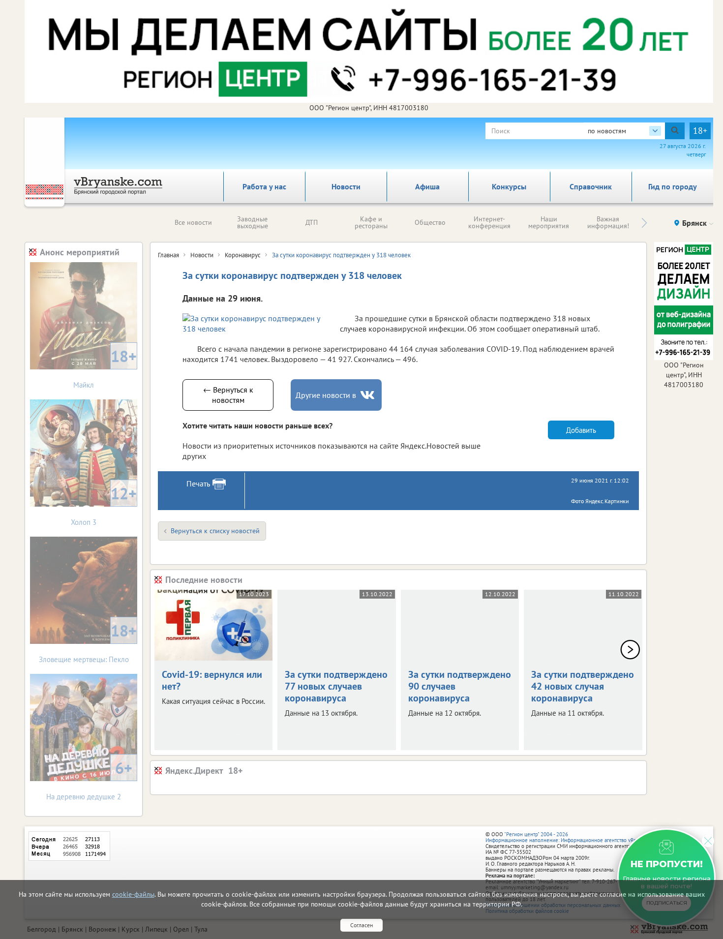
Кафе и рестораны (371, 222)
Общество (430, 222)
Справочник (591, 186)
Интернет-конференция (489, 222)
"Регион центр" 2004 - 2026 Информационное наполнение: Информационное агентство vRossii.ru (567, 837)
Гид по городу (672, 186)
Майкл (105, 368)
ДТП (311, 222)
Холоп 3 (104, 505)
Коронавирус (243, 255)
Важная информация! (608, 222)
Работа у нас (264, 186)
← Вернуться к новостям (228, 395)
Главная (168, 255)
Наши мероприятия (548, 222)
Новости (346, 186)
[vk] (368, 395)
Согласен (361, 925)
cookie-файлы (133, 894)
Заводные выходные (252, 222)
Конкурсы (509, 186)
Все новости (193, 222)
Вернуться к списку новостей (215, 530)
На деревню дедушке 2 (89, 779)
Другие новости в (326, 395)
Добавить (581, 430)
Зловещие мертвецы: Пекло (88, 642)
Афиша (427, 186)
